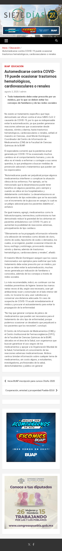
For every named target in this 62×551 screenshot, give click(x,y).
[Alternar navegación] (6, 40)
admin (23, 91)
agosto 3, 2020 (12, 91)
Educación (17, 66)
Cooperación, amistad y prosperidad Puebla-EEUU (29, 390)
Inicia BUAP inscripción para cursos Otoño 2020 (31, 381)
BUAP (7, 66)
